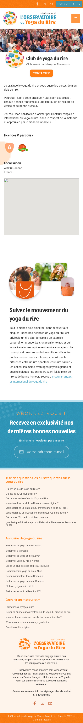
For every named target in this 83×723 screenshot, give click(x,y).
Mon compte (66, 4)
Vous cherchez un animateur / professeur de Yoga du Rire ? (37, 508)
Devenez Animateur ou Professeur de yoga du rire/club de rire (38, 612)
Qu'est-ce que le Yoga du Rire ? (23, 489)
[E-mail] (51, 3)
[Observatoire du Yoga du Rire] (29, 18)
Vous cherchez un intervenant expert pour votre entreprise (36, 512)
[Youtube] (44, 3)
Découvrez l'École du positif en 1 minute (27, 517)
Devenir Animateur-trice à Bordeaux (24, 576)
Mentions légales (42, 719)
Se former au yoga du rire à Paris (23, 545)
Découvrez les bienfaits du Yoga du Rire (27, 498)
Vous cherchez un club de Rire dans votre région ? (32, 503)
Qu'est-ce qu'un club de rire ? (21, 493)
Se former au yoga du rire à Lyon (23, 556)
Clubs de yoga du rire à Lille (20, 586)
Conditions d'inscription (18, 627)
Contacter (41, 73)
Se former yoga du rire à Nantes (22, 561)
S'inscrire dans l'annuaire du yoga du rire (27, 622)
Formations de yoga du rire (20, 607)
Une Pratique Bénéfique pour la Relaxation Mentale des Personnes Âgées (41, 523)
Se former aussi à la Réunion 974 (23, 591)
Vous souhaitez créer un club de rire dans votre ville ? (34, 617)
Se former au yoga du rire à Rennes (24, 581)
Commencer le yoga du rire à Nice (24, 571)
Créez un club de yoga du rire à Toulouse (27, 566)
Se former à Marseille (17, 550)
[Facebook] (37, 3)
